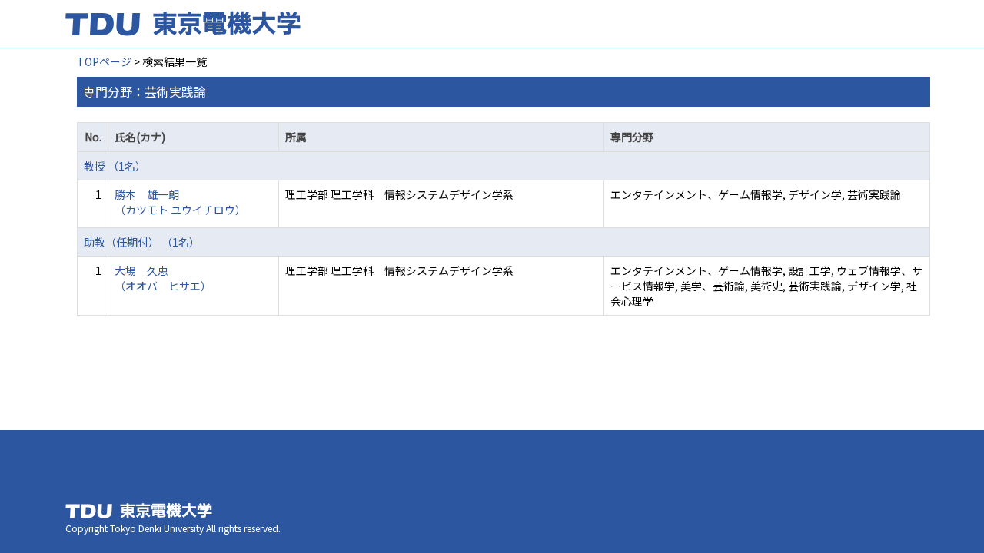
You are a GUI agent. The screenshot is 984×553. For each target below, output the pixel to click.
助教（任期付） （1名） (142, 242)
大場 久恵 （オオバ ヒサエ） (163, 278)
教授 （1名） (115, 166)
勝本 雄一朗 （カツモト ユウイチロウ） (180, 202)
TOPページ (104, 61)
